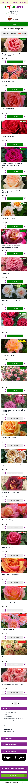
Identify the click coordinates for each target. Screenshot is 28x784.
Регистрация (23, 2)
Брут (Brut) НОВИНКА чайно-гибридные (13, 465)
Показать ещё (14, 699)
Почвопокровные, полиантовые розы (13, 718)
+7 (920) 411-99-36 (14, 12)
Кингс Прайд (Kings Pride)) (9, 437)
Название (13, 33)
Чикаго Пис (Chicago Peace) (9, 520)
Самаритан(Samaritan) (8, 629)
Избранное (5, 2)
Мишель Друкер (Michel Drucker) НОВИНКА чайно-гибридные (11, 246)
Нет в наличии (15, 418)
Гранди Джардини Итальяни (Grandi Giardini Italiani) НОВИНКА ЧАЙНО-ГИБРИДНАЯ (12, 165)
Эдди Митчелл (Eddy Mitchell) (10, 492)
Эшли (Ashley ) (6, 273)
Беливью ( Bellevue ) (8, 136)
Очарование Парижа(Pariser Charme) (12, 684)
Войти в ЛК (14, 2)
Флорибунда (7, 714)
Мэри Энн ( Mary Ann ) (8, 81)
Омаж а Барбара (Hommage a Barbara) (13, 328)
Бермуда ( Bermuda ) (8, 108)
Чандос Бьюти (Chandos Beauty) (11, 300)
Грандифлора (7, 722)
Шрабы (6, 724)
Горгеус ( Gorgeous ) (8, 355)
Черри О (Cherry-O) (7, 547)
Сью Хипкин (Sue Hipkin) (9, 218)
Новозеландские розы (9, 733)
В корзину (15, 62)
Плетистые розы (8, 729)
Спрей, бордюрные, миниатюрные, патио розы (13, 726)
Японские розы (8, 716)
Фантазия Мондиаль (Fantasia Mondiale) (13, 602)
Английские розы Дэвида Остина (12, 720)
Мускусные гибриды (9, 731)
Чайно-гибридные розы (10, 712)
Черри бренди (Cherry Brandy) (10, 574)
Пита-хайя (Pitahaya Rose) (9, 657)
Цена (19, 33)
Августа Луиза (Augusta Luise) (10, 383)
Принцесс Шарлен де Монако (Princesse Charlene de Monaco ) (13, 54)
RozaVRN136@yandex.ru (15, 14)
